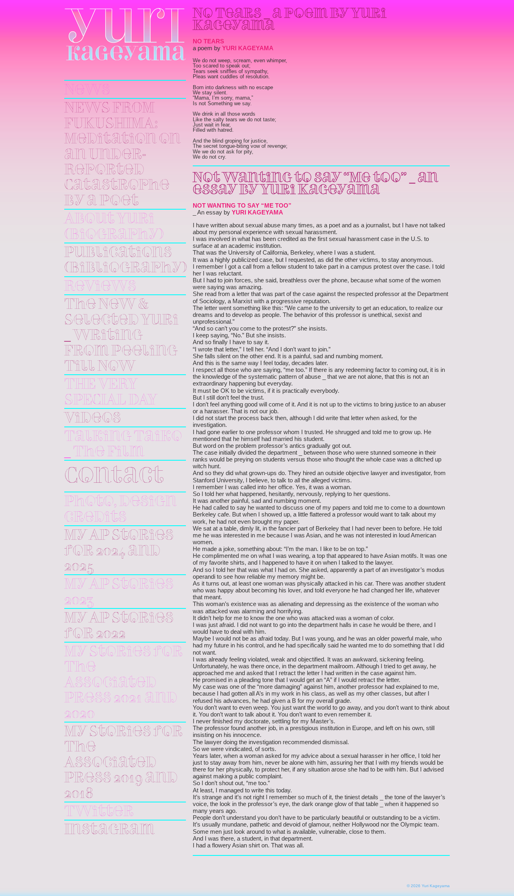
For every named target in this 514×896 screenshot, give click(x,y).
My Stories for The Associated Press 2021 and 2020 (123, 683)
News (87, 90)
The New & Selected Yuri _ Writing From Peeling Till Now (121, 335)
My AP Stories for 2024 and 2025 (118, 551)
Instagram (109, 830)
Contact (114, 477)
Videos (92, 418)
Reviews (100, 286)
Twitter (99, 812)
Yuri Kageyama (125, 34)
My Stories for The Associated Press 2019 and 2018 (123, 763)
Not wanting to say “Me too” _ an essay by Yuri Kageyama (315, 184)
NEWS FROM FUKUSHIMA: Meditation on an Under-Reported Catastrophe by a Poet (122, 154)
